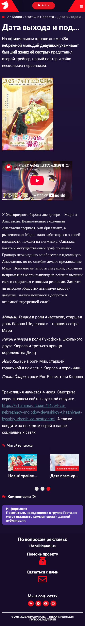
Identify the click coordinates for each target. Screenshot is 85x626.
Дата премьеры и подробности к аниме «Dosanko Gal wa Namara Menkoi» (58, 476)
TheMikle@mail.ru (42, 546)
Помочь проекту (42, 554)
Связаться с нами (43, 572)
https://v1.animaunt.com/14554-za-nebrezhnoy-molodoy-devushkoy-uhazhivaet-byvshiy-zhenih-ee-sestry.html (42, 412)
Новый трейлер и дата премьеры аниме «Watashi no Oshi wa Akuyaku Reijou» (16, 476)
